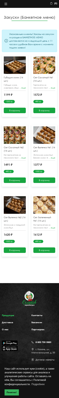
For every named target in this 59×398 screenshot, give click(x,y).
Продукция (8, 315)
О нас (5, 329)
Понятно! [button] (12, 392)
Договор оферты (45, 359)
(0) (55, 3)
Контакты (36, 315)
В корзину (14, 110)
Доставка (7, 322)
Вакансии (36, 322)
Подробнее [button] (38, 384)
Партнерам (37, 329)
